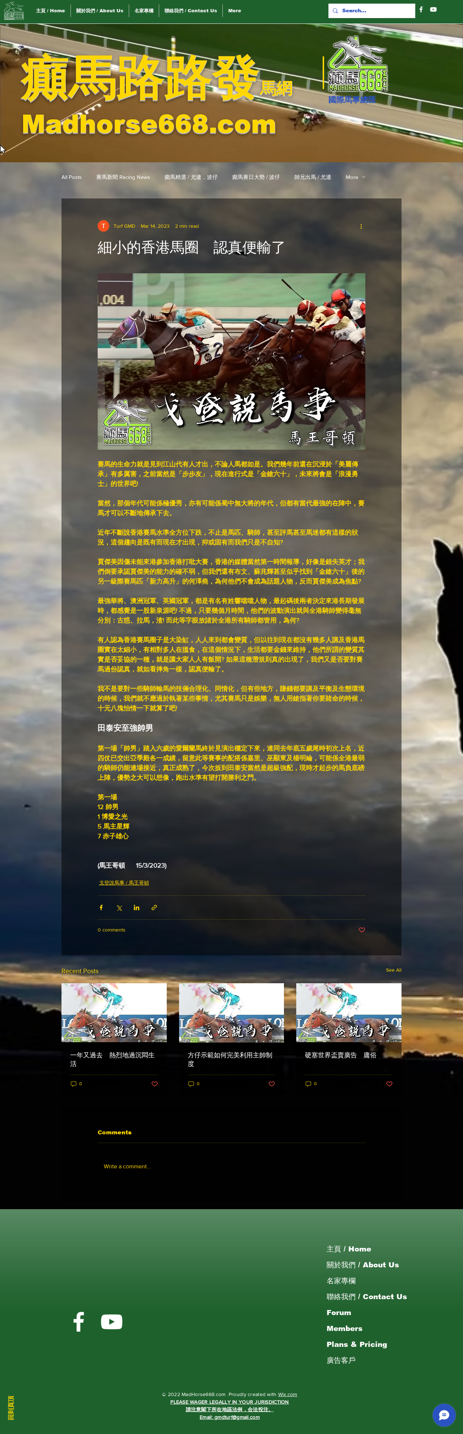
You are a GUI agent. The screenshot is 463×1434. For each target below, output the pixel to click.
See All (394, 970)
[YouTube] (433, 9)
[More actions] (361, 226)
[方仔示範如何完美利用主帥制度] (231, 1013)
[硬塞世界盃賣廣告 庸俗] (349, 1012)
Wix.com (287, 1394)
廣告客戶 (341, 1360)
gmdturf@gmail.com (237, 1417)
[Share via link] (154, 907)
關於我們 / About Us (363, 1265)
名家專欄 (341, 1281)
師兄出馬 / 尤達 (312, 177)
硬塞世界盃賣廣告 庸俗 (341, 1055)
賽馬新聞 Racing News (123, 177)
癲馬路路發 (140, 77)
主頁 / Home (349, 1249)
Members (344, 1328)
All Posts (71, 177)
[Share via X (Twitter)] (118, 907)
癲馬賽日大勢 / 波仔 (256, 177)
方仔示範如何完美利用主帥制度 (230, 1059)
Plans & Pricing (357, 1344)
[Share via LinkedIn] (136, 907)
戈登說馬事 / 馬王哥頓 (124, 883)
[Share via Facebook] (101, 907)
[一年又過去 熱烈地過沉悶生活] (114, 1012)
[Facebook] (421, 9)
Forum (339, 1313)
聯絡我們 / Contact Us (367, 1297)
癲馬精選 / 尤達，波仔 (191, 177)
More (352, 177)
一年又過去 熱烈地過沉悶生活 (112, 1059)
